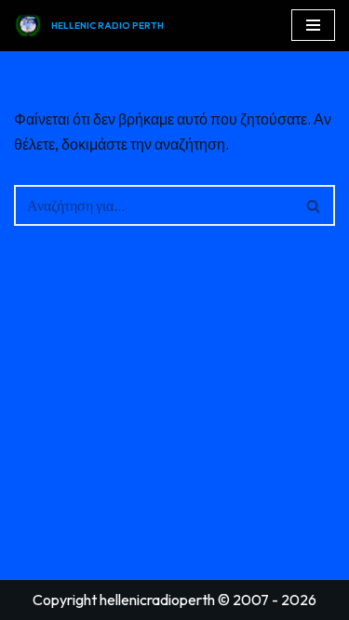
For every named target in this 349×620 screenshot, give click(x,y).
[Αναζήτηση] (314, 205)
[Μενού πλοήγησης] (313, 25)
